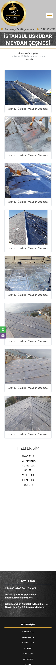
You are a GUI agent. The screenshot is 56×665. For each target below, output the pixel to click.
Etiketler (28, 479)
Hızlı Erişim (28, 448)
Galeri (35, 53)
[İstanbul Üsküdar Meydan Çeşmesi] (28, 87)
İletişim (28, 484)
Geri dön (29, 59)
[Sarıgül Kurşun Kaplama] (13, 13)
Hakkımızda (28, 460)
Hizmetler (28, 465)
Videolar (28, 475)
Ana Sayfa (28, 456)
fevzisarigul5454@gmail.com (19, 29)
